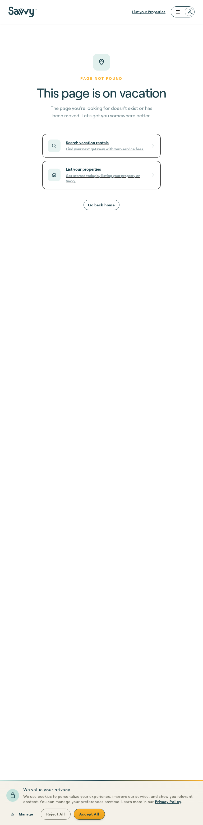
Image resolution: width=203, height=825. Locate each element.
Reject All (55, 814)
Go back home (101, 205)
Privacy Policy (168, 801)
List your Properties (148, 12)
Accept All (89, 814)
